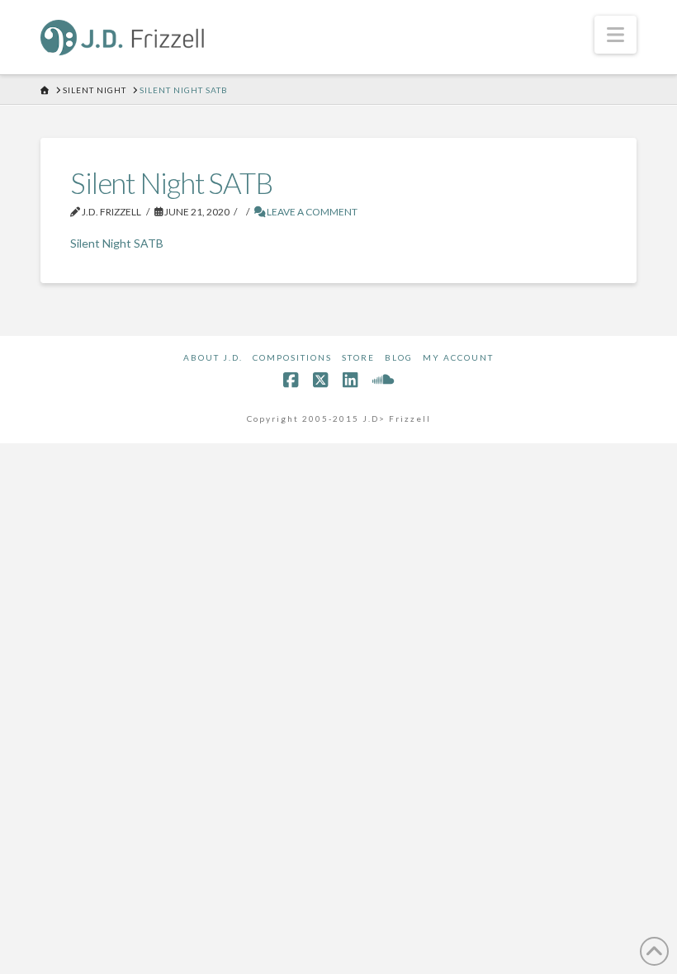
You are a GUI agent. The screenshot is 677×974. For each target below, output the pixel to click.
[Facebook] (290, 380)
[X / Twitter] (320, 380)
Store (358, 357)
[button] (615, 35)
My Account (458, 357)
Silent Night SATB (116, 243)
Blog (399, 357)
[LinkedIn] (350, 380)
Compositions (292, 357)
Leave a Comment (311, 212)
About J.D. (213, 357)
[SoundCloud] (383, 380)
